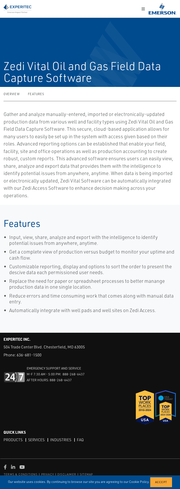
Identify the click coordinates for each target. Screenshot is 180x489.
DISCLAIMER (66, 474)
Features (36, 94)
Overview (11, 94)
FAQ (80, 439)
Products (13, 439)
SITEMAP (86, 474)
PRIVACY (47, 474)
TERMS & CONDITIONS (21, 474)
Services (36, 439)
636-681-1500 (29, 354)
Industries (60, 439)
